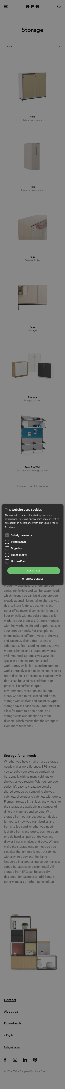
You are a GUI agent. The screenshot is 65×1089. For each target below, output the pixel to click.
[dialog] (33, 544)
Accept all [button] (33, 570)
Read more (11, 527)
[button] (32, 579)
